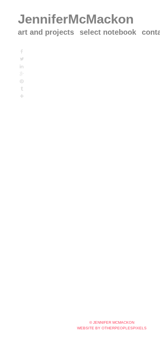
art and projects (46, 32)
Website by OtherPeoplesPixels (112, 328)
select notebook (108, 32)
